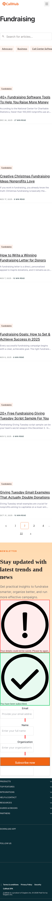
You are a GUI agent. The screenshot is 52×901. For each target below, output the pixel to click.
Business (22, 48)
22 (21, 533)
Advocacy (7, 48)
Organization (25, 741)
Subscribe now (25, 762)
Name (25, 725)
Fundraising (6, 89)
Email (25, 708)
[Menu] (47, 4)
